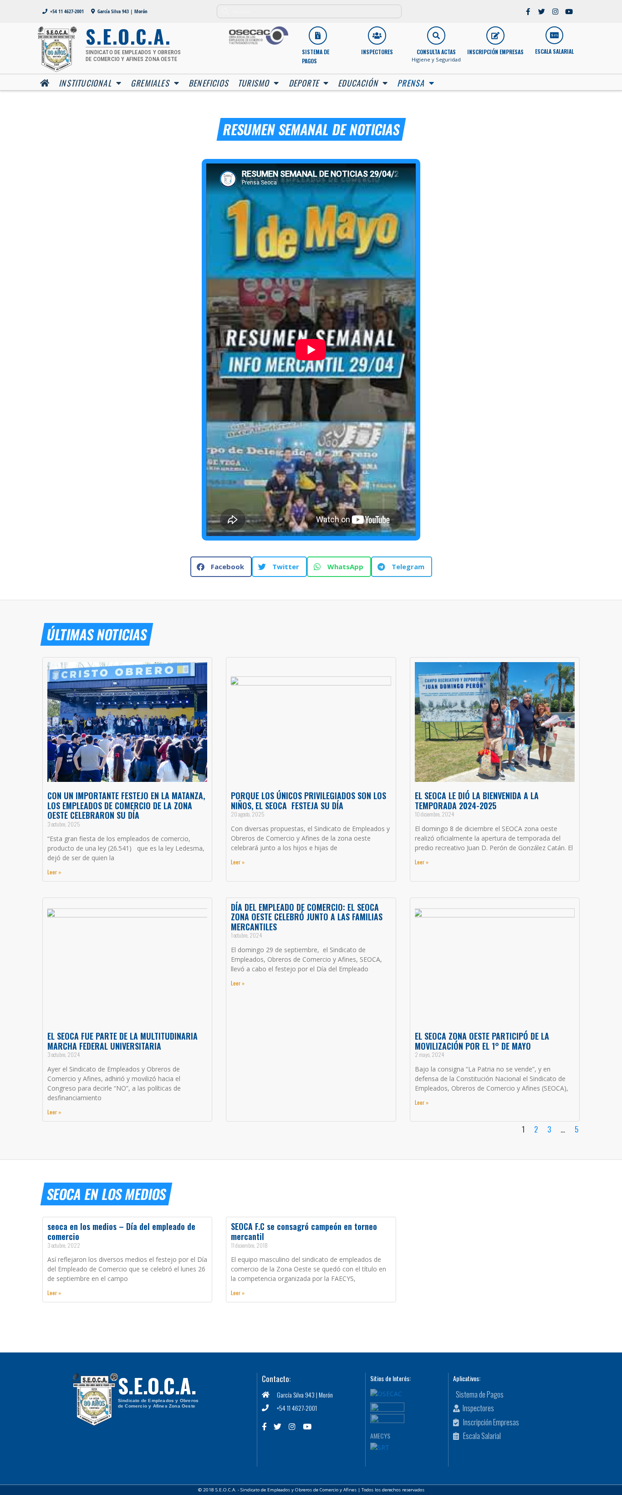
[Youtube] (569, 11)
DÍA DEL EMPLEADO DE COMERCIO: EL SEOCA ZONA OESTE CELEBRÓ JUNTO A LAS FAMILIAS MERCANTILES (306, 917)
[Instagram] (555, 11)
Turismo (253, 83)
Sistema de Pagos (315, 56)
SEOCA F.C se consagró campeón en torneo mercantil (304, 1231)
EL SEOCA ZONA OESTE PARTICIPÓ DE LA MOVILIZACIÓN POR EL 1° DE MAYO (482, 1041)
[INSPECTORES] (377, 35)
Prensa (410, 83)
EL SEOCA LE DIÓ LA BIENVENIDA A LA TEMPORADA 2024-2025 (477, 800)
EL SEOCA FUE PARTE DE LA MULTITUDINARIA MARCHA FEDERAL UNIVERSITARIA (122, 1041)
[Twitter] (542, 11)
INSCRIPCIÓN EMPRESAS (495, 52)
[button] (221, 566)
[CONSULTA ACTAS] (436, 35)
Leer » (54, 872)
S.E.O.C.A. (157, 1385)
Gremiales (150, 83)
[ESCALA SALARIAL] (554, 35)
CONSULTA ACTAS (436, 52)
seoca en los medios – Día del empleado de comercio (121, 1231)
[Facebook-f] (528, 11)
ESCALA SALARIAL (554, 51)
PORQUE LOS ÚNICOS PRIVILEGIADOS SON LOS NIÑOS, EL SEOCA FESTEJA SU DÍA (308, 800)
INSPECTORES (377, 52)
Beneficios (209, 83)
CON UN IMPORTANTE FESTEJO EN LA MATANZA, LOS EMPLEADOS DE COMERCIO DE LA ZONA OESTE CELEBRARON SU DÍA (127, 805)
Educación (358, 83)
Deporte (304, 83)
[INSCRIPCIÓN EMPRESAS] (495, 35)
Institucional (85, 83)
